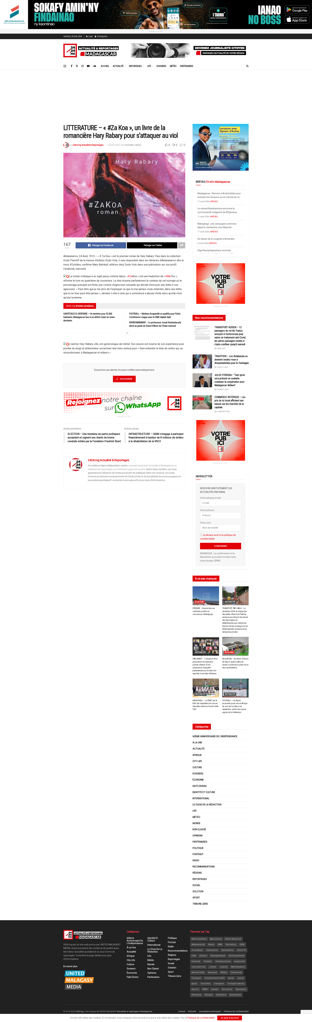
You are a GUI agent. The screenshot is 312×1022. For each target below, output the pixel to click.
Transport (219, 984)
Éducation (241, 989)
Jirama (212, 967)
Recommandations (204, 866)
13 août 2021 (222, 367)
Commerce (212, 950)
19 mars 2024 (222, 389)
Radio (196, 860)
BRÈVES (214, 200)
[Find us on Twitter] (77, 66)
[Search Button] (247, 66)
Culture (138, 145)
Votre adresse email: (210, 498)
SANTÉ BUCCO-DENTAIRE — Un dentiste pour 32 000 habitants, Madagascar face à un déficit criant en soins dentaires (89, 317)
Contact (181, 1011)
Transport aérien (236, 984)
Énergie (209, 995)
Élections (196, 995)
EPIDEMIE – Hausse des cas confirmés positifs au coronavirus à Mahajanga (204, 611)
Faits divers (200, 786)
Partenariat (236, 972)
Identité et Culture (204, 792)
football (208, 961)
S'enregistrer (102, 36)
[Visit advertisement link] (156, 14)
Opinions (198, 835)
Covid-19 (241, 950)
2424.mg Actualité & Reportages (88, 145)
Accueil (105, 66)
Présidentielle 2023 (214, 978)
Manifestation (238, 967)
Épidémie (221, 995)
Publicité (192, 1011)
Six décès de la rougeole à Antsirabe (215, 222)
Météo (173, 66)
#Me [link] (168, 276)
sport (194, 984)
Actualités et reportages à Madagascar (134, 1011)
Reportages (135, 66)
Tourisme (205, 984)
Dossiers (161, 66)
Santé (231, 978)
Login (90, 36)
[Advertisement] (156, 94)
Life (149, 66)
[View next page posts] (127, 333)
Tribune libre (200, 903)
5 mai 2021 (221, 348)
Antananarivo (198, 944)
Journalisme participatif (210, 1011)
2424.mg (80, 1011)
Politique (198, 848)
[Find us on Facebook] (71, 66)
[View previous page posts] (121, 333)
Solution (198, 891)
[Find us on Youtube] (88, 66)
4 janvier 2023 (223, 411)
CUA (194, 956)
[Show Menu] (64, 66)
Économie (198, 779)
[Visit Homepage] (91, 50)
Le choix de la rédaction (207, 804)
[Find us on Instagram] (82, 66)
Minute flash (198, 972)
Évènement (235, 995)
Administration (199, 939)
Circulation (197, 950)
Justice (224, 967)
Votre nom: (205, 522)
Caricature (231, 944)
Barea (211, 944)
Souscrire (126, 379)
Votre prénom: (207, 510)
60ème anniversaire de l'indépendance (215, 736)
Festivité (196, 961)
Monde (196, 823)
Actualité (118, 66)
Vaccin (195, 989)
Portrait (198, 854)
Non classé (199, 829)
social (241, 978)
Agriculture (216, 939)
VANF (205, 989)
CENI (242, 944)
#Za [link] (130, 276)
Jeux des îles (198, 967)
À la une (199, 602)
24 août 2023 (114, 145)
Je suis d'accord (230, 1018)
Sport (196, 897)
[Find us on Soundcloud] (94, 66)
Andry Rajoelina (233, 939)
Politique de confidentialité (236, 1011)
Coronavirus (227, 950)
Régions (197, 872)
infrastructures (223, 961)
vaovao (214, 989)
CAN (220, 944)
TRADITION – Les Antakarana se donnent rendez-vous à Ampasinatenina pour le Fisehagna (231, 360)
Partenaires (186, 66)
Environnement (236, 956)
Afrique (197, 755)
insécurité (239, 961)
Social (196, 885)
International (201, 798)
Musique (212, 972)
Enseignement (218, 956)
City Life (197, 761)
